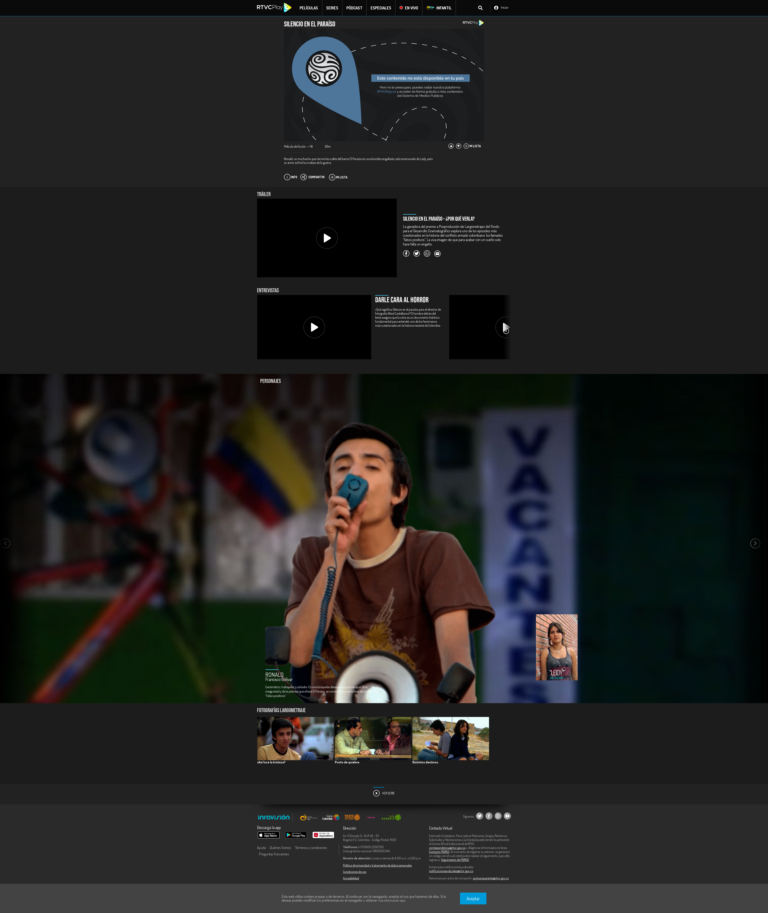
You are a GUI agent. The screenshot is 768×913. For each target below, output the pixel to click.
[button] (506, 331)
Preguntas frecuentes (274, 854)
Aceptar (473, 898)
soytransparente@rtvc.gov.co (491, 878)
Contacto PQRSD (439, 852)
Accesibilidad (351, 878)
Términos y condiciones (311, 847)
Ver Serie (388, 793)
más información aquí (391, 900)
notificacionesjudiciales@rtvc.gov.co (451, 871)
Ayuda (261, 847)
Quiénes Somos (280, 847)
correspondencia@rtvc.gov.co (447, 848)
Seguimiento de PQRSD (455, 860)
